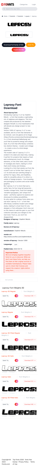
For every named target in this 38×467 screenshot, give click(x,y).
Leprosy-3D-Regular (8, 291)
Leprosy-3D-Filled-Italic (9, 398)
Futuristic (12, 16)
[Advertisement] (19, 77)
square (27, 16)
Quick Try (31, 45)
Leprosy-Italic (6, 377)
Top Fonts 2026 (18, 460)
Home (5, 16)
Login (34, 4)
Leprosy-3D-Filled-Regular (10, 333)
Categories (23, 4)
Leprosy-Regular (7, 312)
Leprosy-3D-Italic (7, 356)
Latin (15, 244)
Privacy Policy (23, 462)
